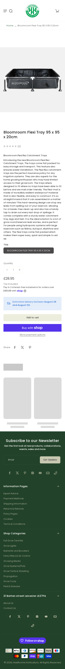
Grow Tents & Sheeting (16, 571)
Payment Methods (13, 498)
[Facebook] (10, 473)
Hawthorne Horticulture (26, 662)
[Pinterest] (25, 473)
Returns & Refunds (13, 508)
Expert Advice (10, 493)
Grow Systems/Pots (14, 566)
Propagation (10, 576)
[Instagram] (32, 473)
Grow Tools (9, 581)
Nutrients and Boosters (16, 550)
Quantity (8, 263)
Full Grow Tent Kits (13, 540)
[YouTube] (40, 473)
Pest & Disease (11, 586)
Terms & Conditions (14, 523)
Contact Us (9, 608)
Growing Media (12, 561)
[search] (11, 10)
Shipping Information (15, 503)
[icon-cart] (57, 10)
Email (11, 459)
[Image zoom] (32, 80)
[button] (32, 317)
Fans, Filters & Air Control (16, 555)
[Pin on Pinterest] (30, 347)
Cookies (8, 518)
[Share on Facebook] (15, 347)
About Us (8, 603)
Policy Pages (10, 513)
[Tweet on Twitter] (22, 347)
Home (9, 25)
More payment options (32, 335)
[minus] (7, 270)
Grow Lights (9, 545)
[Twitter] (17, 473)
